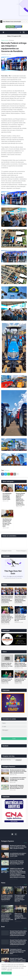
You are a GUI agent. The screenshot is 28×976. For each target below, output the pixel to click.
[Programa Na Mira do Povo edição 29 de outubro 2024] (7, 674)
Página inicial (4, 40)
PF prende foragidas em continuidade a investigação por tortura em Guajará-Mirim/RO (20, 898)
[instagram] (15, 834)
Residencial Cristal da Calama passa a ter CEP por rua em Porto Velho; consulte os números (18, 771)
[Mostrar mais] (17, 474)
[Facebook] (2, 474)
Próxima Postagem (21, 550)
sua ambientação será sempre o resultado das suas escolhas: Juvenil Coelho (7, 496)
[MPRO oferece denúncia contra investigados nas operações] (21, 909)
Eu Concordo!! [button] (6, 973)
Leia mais (9, 969)
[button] (24, 22)
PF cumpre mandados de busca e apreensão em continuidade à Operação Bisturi (7, 897)
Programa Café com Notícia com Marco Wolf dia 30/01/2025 (6, 665)
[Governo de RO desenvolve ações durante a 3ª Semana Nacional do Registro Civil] (5, 787)
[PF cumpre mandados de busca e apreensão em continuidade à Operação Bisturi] (7, 890)
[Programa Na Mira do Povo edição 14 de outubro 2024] (21, 674)
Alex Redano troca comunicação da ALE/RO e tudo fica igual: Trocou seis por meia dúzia (12, 22)
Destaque (11, 40)
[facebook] (12, 834)
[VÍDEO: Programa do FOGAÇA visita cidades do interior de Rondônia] (21, 658)
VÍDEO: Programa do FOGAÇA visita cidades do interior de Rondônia (20, 665)
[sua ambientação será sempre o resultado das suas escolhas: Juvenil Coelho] (7, 488)
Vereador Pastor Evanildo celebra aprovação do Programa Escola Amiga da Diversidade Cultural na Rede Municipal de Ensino (18, 933)
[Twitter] (5, 474)
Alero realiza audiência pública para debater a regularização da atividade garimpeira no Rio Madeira (7, 599)
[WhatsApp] (8, 474)
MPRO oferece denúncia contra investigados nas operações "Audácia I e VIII (20, 916)
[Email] (14, 474)
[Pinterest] (11, 474)
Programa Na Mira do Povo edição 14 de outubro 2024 (20, 680)
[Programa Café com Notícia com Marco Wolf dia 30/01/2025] (7, 658)
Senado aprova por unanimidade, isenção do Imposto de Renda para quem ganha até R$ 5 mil (20, 617)
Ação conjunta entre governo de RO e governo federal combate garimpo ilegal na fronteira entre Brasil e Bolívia (7, 917)
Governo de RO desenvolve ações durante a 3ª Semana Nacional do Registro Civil (17, 787)
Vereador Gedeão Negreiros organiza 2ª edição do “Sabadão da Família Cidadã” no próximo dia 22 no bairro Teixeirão (7, 618)
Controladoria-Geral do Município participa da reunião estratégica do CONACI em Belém (18, 951)
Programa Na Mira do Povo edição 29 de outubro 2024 (6, 680)
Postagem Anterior (7, 550)
